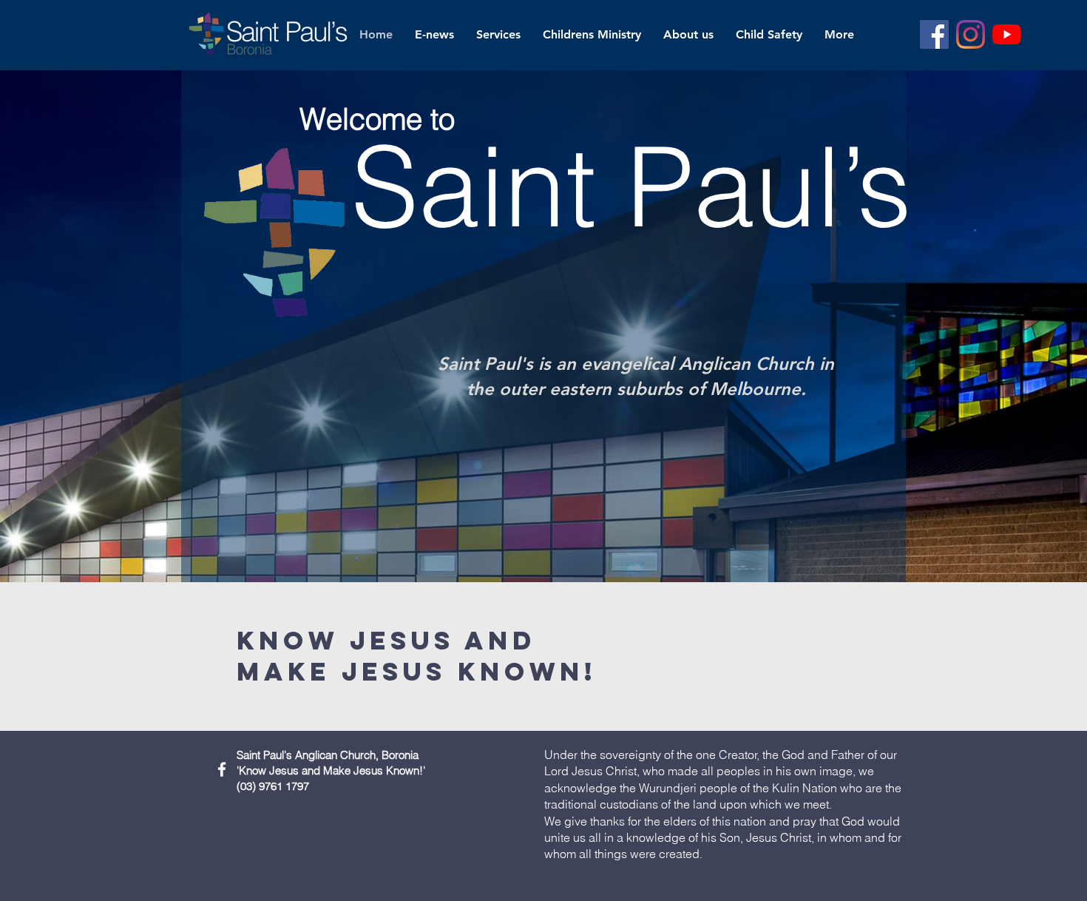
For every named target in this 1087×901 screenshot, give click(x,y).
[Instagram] (970, 34)
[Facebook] (934, 34)
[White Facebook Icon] (221, 769)
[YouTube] (1006, 34)
